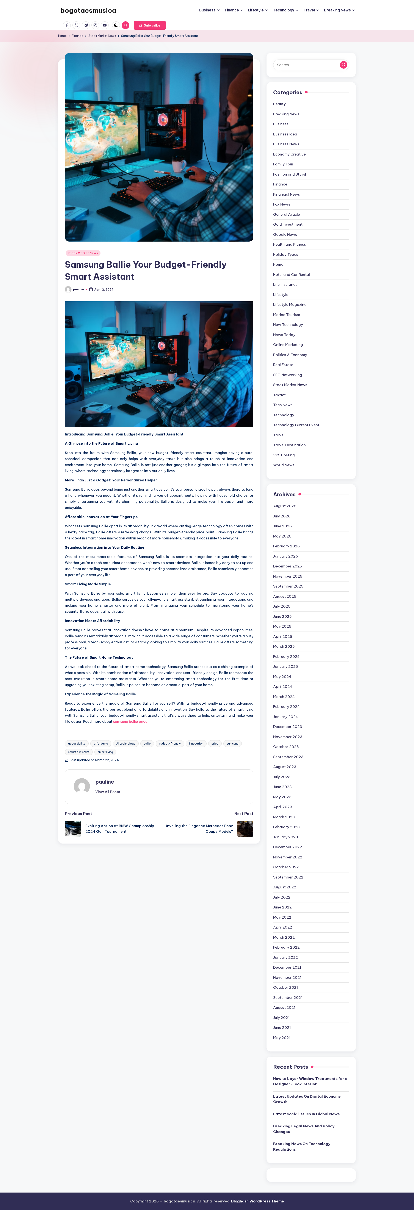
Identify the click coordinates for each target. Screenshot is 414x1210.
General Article (286, 214)
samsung (232, 743)
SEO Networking (287, 374)
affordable (101, 743)
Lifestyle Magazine (289, 304)
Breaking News (286, 114)
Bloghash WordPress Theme (257, 1201)
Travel (278, 435)
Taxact (279, 395)
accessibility (76, 743)
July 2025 (281, 606)
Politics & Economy (290, 354)
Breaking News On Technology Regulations (301, 1146)
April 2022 (282, 927)
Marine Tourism (286, 314)
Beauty (279, 104)
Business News (286, 144)
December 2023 (287, 726)
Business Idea (285, 134)
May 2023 (282, 797)
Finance (280, 184)
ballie (147, 743)
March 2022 (284, 937)
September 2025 (288, 586)
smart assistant (78, 752)
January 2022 (285, 957)
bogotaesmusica (88, 10)
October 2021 (285, 987)
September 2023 (288, 756)
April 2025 (282, 636)
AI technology (125, 743)
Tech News (283, 404)
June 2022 (282, 907)
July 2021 (281, 1017)
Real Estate (283, 364)
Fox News (281, 204)
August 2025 (284, 596)
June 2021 (282, 1027)
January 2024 (285, 716)
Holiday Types (285, 254)
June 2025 (282, 616)
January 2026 (285, 556)
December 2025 (287, 566)
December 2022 (287, 847)
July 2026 (281, 516)
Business (281, 124)
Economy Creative (289, 154)
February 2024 (286, 706)
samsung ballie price (130, 721)
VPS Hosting (284, 455)
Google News (285, 234)
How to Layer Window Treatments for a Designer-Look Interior (310, 1081)
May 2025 (282, 626)
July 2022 (281, 897)
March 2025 (284, 646)
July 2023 (281, 777)
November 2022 (287, 857)
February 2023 (286, 827)
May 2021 (281, 1037)
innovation (196, 743)
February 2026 (286, 546)
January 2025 (285, 666)
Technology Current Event (296, 425)
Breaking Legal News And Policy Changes (303, 1129)
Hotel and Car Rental (291, 274)
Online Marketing (288, 344)
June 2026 (282, 526)
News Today (284, 334)
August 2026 (284, 506)
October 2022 (286, 867)
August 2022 (284, 887)
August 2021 (284, 1007)
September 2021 (288, 997)
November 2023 (287, 736)
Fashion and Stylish (290, 174)
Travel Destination (289, 445)
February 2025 (286, 656)
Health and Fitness (289, 244)
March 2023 (284, 817)
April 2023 (282, 807)
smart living (105, 752)
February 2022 (286, 947)
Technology (283, 415)
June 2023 (282, 786)
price (215, 743)
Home (278, 264)
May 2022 (282, 917)
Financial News (286, 194)
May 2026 (282, 536)
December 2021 (287, 967)
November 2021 (287, 977)
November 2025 (287, 576)
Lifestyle (280, 294)
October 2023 (286, 746)
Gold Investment (288, 224)
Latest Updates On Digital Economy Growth (307, 1099)
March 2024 (284, 696)
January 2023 (285, 837)
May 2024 (282, 676)
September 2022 (288, 877)
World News (284, 465)
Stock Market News (83, 253)
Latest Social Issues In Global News (306, 1114)
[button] (150, 25)
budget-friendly (170, 743)
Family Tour (283, 164)
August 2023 (284, 766)
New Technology (288, 324)
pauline (104, 781)
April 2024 (282, 686)
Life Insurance (285, 284)
